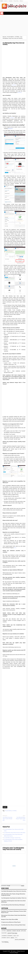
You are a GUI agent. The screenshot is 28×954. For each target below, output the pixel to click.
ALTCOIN (4, 930)
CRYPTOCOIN (12, 933)
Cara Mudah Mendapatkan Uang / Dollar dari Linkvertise (13, 891)
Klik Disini (10, 128)
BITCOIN (23, 930)
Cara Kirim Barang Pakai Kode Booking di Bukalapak (13, 904)
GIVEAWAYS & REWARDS (7, 935)
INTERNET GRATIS (6, 937)
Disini (15, 547)
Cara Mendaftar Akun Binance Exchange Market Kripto (13, 924)
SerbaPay (14, 85)
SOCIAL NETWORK (20, 939)
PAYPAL (16, 937)
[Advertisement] (14, 25)
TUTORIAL (14, 810)
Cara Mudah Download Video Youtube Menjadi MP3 (7, 819)
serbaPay (12, 117)
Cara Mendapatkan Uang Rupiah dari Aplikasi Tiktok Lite (13, 898)
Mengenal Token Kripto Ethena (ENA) (9, 919)
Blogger (16, 952)
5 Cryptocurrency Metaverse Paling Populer (11, 922)
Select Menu (1, 13)
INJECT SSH (16, 935)
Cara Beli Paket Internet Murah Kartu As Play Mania (14, 832)
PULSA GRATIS (8, 810)
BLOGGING (4, 933)
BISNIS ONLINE (16, 930)
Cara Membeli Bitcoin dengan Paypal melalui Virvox (20, 819)
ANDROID (9, 930)
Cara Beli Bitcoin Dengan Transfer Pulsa (12, 837)
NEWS (12, 937)
